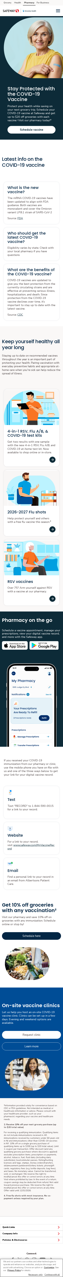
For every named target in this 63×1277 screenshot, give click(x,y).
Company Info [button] (10, 1233)
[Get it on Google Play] (44, 645)
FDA (20, 218)
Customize (49, 1267)
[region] (31, 1268)
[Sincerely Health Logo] (29, 10)
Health (17, 2)
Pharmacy (29, 2)
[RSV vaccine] (52, 599)
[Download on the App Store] (15, 645)
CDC (20, 315)
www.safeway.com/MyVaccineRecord (30, 846)
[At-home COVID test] (52, 460)
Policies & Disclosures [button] (14, 1240)
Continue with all (52, 1275)
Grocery (7, 2)
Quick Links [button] (8, 1227)
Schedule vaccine (31, 130)
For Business (43, 2)
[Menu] (58, 10)
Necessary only (35, 1275)
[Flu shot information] (52, 529)
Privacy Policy (14, 1270)
